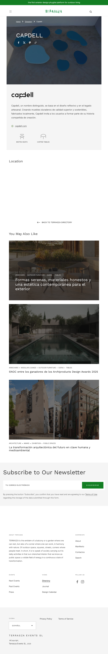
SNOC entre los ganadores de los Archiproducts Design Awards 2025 (53, 371)
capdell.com (21, 126)
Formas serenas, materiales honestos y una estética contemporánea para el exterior (53, 284)
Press (11, 592)
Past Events (14, 586)
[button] (10, 11)
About (78, 541)
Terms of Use (91, 494)
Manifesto (79, 546)
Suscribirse (92, 485)
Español (16, 626)
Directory (28, 22)
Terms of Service (65, 619)
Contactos (80, 552)
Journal (45, 586)
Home (18, 22)
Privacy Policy (46, 619)
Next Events (14, 581)
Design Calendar (49, 592)
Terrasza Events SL (17, 643)
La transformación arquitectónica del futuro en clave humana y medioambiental (49, 449)
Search (78, 558)
